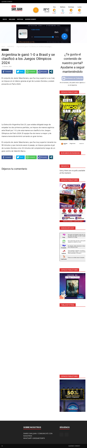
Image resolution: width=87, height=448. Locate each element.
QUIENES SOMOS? (7, 1)
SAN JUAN (12, 19)
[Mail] (83, 1)
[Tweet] (20, 71)
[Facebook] (80, 1)
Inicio (3, 47)
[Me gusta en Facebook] (43, 71)
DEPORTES (10, 47)
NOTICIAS (20, 19)
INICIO (5, 19)
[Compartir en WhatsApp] (31, 71)
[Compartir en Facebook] (7, 71)
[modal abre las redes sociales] (51, 71)
